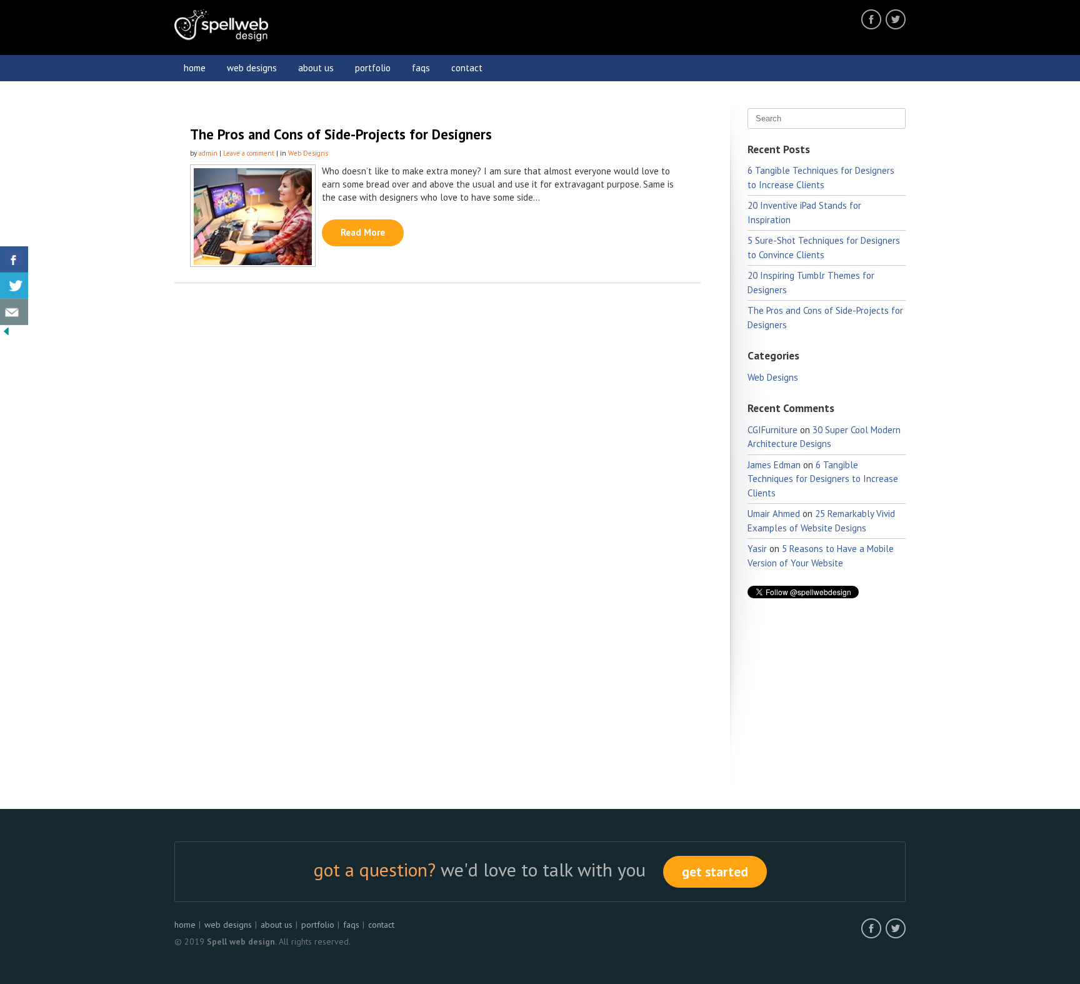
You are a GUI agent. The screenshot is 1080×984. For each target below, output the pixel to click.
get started (715, 871)
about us (316, 68)
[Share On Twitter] (14, 286)
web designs (252, 68)
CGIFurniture (773, 430)
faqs (421, 68)
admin (208, 153)
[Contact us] (14, 312)
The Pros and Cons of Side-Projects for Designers (341, 134)
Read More (363, 232)
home (195, 68)
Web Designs (308, 153)
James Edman (774, 465)
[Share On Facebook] (14, 259)
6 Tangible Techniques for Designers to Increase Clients (823, 479)
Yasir (757, 549)
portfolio (373, 68)
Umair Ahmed (774, 514)
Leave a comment (248, 153)
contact (466, 68)
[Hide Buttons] (6, 334)
